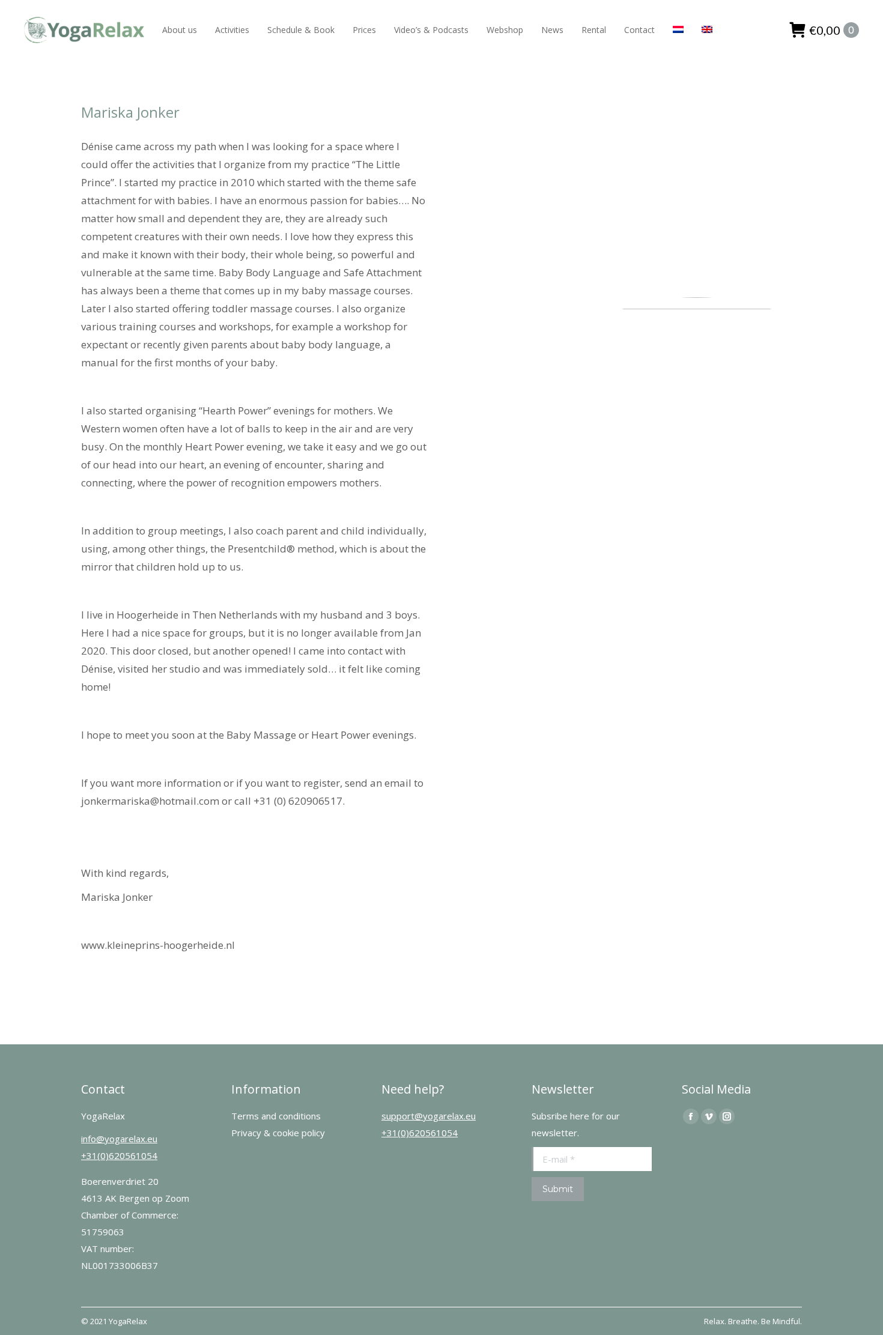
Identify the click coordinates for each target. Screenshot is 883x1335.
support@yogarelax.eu (428, 1116)
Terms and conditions (276, 1116)
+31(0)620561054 (119, 1155)
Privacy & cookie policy (278, 1133)
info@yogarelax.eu (119, 1139)
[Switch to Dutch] (678, 30)
